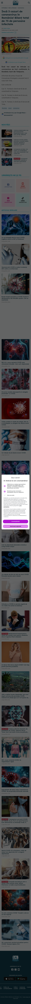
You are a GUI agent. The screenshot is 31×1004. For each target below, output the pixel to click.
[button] (16, 495)
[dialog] (15, 502)
